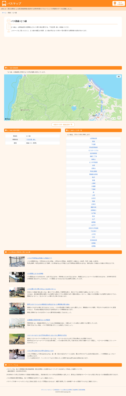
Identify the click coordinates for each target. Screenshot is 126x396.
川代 (93, 237)
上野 (93, 195)
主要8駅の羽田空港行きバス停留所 (38, 320)
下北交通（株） (31, 139)
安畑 (93, 180)
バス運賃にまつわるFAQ (35, 273)
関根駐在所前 (93, 174)
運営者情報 (82, 389)
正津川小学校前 (93, 228)
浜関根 (93, 243)
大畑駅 (93, 186)
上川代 (93, 234)
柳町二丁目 (93, 156)
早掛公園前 (93, 171)
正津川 (93, 204)
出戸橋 (93, 213)
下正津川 (93, 231)
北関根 (93, 246)
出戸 (93, 219)
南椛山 (93, 159)
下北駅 (93, 144)
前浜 (93, 216)
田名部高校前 (93, 147)
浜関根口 (93, 210)
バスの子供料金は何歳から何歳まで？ (39, 258)
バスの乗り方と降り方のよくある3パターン (41, 289)
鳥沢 (93, 177)
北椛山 (93, 168)
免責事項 (75, 389)
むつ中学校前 (93, 162)
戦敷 (93, 201)
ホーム (4, 13)
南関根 (93, 222)
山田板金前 (93, 138)
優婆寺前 (93, 207)
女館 (93, 165)
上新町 (93, 183)
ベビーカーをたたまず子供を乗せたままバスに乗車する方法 (47, 335)
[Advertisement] (63, 51)
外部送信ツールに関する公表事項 (63, 389)
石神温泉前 (93, 240)
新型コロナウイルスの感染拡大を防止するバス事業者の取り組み (48, 304)
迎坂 (93, 141)
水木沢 (93, 198)
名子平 (93, 225)
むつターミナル (93, 150)
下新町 (93, 189)
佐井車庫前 (93, 153)
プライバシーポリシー (47, 389)
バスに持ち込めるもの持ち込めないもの (40, 351)
